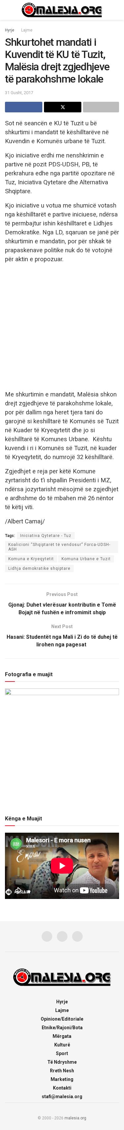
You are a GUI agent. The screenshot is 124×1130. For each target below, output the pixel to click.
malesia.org (75, 1118)
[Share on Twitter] (62, 107)
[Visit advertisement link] (62, 326)
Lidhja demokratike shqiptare (39, 568)
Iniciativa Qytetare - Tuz (45, 535)
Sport (62, 1053)
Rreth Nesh (62, 1070)
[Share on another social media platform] (101, 107)
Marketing (62, 1079)
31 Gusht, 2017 (19, 92)
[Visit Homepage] (62, 10)
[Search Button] (116, 10)
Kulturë (62, 1044)
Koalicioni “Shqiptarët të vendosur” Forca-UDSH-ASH (59, 547)
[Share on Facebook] (23, 107)
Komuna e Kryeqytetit (31, 559)
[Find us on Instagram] (62, 936)
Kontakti (62, 1088)
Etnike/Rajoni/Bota (62, 1027)
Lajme (26, 30)
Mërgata (62, 1036)
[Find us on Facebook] (47, 936)
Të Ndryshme (62, 1062)
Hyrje (9, 30)
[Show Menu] (8, 10)
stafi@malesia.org (62, 1096)
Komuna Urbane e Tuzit (86, 559)
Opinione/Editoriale (62, 1019)
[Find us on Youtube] (77, 936)
